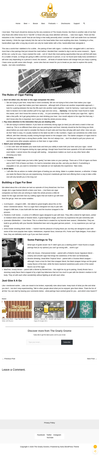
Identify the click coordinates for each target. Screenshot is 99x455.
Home (18, 23)
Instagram (57, 435)
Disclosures (65, 23)
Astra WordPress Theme (69, 447)
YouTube (50, 438)
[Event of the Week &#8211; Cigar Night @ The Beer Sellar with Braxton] (17, 309)
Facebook (41, 435)
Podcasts (52, 23)
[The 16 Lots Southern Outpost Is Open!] (81, 309)
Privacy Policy (49, 423)
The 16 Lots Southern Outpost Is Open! (78, 319)
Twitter (49, 435)
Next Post (92, 359)
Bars (43, 23)
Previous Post (8, 359)
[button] (28, 23)
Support (77, 23)
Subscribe (66, 342)
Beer (25, 23)
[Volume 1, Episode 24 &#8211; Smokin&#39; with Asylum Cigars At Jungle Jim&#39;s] (49, 309)
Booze (35, 23)
